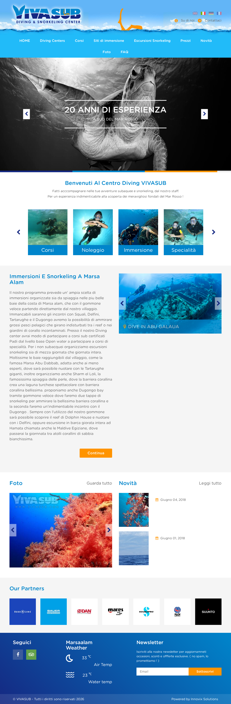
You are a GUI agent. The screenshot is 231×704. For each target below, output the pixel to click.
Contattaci (213, 20)
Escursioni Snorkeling (152, 41)
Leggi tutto (210, 483)
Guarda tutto (99, 483)
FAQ (124, 52)
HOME (24, 41)
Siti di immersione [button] (109, 41)
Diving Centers (52, 41)
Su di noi (188, 20)
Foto (107, 52)
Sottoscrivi (205, 671)
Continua (96, 453)
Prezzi (185, 41)
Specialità (183, 250)
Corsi (79, 41)
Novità (206, 41)
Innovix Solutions (204, 699)
